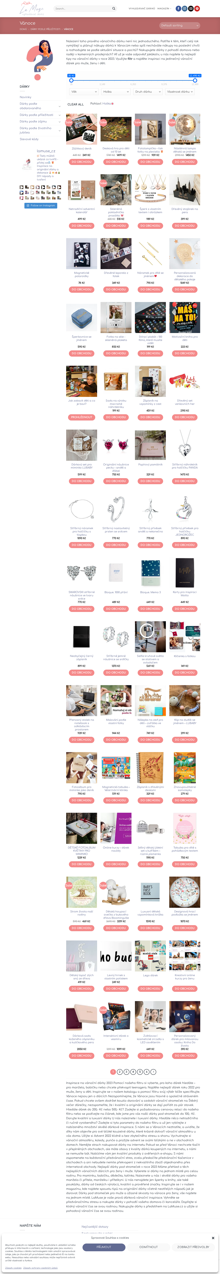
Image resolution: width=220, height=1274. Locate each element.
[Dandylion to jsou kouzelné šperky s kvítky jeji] (27, 192)
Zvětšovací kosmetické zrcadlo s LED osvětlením (150, 1039)
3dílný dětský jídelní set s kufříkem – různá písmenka (150, 850)
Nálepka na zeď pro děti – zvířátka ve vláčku (150, 723)
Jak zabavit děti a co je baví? (81, 402)
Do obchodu (81, 162)
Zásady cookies (13, 1268)
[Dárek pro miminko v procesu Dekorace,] (32, 187)
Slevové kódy (29, 139)
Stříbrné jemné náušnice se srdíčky (116, 658)
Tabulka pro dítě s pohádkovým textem (185, 849)
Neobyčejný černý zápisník (81, 658)
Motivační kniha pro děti (185, 338)
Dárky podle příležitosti (45, 29)
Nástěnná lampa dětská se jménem (184, 150)
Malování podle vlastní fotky (116, 722)
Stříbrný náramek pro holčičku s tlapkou (81, 531)
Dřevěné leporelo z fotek (116, 275)
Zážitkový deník (82, 148)
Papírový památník (150, 464)
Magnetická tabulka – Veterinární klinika (116, 789)
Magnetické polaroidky (81, 275)
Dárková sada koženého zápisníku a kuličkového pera (82, 1039)
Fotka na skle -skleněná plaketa (116, 338)
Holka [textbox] (107, 91)
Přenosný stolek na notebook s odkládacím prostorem (81, 725)
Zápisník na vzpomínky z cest (150, 402)
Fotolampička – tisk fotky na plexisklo (150, 150)
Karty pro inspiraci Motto (185, 594)
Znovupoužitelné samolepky (185, 789)
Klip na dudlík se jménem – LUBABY (184, 722)
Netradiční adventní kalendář (82, 211)
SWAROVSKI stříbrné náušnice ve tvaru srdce (82, 595)
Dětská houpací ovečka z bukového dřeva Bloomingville (116, 914)
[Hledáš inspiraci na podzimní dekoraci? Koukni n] (21, 192)
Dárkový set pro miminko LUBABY (81, 466)
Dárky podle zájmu (33, 121)
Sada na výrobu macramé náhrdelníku (116, 403)
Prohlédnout (81, 417)
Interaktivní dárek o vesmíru (116, 1037)
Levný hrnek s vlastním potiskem (116, 977)
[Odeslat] (114, 9)
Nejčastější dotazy (95, 1226)
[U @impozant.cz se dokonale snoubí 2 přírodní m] (32, 198)
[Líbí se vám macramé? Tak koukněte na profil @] (43, 192)
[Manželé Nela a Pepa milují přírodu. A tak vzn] (48, 192)
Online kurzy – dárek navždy (116, 849)
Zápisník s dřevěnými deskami (150, 789)
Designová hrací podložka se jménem (185, 913)
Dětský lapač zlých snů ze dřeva (82, 977)
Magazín (163, 8)
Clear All (76, 104)
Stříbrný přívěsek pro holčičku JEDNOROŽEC (185, 531)
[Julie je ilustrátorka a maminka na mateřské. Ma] (38, 198)
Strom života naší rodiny (81, 913)
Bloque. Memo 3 (150, 592)
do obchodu (116, 988)
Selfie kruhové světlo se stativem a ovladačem (150, 659)
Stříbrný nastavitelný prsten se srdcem (116, 530)
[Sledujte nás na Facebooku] (178, 9)
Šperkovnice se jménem (81, 338)
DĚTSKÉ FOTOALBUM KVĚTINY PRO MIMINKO (81, 850)
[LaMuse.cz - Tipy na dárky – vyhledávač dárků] (34, 8)
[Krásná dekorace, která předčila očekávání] (21, 187)
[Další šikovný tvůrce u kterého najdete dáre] (48, 187)
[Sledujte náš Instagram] (185, 9)
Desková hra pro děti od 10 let (116, 150)
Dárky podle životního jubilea (35, 130)
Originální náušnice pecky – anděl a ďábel (116, 467)
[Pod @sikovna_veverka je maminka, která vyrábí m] (48, 198)
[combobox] (84, 91)
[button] (213, 1238)
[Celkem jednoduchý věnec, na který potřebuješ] (59, 187)
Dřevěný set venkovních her (185, 402)
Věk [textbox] (74, 91)
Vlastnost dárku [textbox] (178, 91)
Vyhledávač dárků (142, 8)
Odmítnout (148, 1247)
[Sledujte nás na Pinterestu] (197, 9)
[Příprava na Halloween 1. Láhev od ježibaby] (54, 187)
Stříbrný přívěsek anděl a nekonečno (150, 530)
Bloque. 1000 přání (116, 592)
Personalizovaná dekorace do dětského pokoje (185, 276)
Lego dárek (150, 975)
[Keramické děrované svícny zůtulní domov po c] (27, 187)
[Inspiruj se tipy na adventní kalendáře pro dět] (38, 187)
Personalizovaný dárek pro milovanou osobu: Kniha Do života (184, 1040)
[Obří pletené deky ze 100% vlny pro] (59, 198)
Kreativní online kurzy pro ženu (185, 977)
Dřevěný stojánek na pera (185, 211)
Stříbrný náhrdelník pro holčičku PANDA (185, 466)
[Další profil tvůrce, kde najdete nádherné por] (59, 192)
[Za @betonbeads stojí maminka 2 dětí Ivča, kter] (54, 192)
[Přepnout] (59, 106)
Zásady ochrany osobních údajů (40, 1268)
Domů (23, 29)
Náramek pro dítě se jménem (150, 275)
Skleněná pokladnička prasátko (116, 212)
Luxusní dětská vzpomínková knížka (150, 913)
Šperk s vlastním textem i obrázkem (150, 211)
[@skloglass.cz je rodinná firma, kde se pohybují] (38, 192)
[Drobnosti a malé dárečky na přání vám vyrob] (27, 198)
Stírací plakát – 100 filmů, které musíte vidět (150, 340)
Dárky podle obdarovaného (30, 106)
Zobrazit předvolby (193, 1247)
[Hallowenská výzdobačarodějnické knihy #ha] (43, 187)
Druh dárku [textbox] (143, 91)
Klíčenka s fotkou (185, 656)
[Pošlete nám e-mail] (191, 9)
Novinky (25, 97)
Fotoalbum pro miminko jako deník (81, 789)
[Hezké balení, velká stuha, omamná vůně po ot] (21, 198)
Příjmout (104, 1247)
